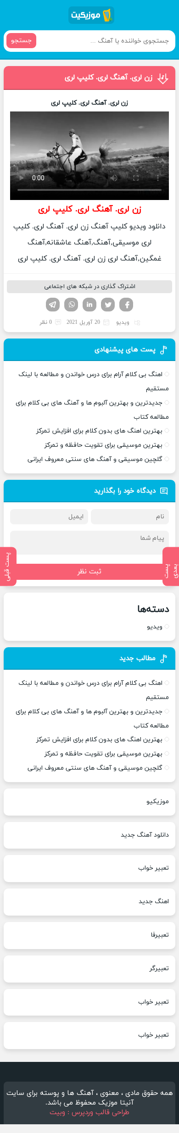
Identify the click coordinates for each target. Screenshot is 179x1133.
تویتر (108, 304)
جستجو (21, 40)
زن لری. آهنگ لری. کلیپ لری (108, 77)
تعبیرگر (159, 968)
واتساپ (71, 304)
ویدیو (122, 322)
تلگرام (53, 304)
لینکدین (89, 304)
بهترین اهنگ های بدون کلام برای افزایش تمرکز (99, 431)
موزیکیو (157, 801)
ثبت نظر (89, 572)
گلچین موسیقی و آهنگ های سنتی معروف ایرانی (95, 459)
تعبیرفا (160, 935)
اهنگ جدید (154, 901)
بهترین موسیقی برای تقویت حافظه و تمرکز (103, 445)
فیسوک (126, 304)
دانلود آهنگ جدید (145, 835)
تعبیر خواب (153, 868)
